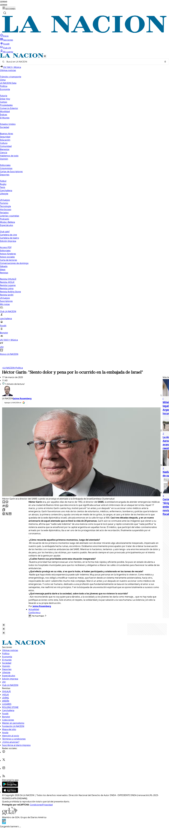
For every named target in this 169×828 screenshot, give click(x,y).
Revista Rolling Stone (10, 291)
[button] (84, 204)
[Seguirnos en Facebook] (3, 752)
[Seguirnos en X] (3, 760)
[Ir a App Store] (10, 792)
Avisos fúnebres (8, 253)
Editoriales (5, 165)
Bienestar (5, 149)
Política (18, 367)
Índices (3, 114)
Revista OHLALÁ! (8, 279)
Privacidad (47, 804)
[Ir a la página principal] (84, 32)
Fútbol (3, 181)
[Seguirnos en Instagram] (3, 768)
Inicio (6, 36)
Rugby (3, 184)
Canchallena (6, 190)
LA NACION (8, 367)
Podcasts (4, 218)
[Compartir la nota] (3, 506)
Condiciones (36, 804)
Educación (5, 139)
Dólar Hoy (5, 98)
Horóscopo (5, 209)
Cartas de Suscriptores (11, 171)
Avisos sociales (7, 256)
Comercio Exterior (9, 108)
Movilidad (5, 111)
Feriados (4, 212)
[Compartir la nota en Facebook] (3, 514)
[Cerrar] (44, 56)
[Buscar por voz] (165, 61)
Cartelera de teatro (9, 237)
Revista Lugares (8, 285)
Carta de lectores (8, 260)
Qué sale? (5, 231)
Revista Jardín (6, 294)
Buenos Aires (6, 133)
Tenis (2, 187)
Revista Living (6, 288)
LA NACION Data (8, 83)
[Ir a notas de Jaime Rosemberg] (81, 391)
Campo (3, 102)
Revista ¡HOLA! (7, 282)
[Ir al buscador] (4, 13)
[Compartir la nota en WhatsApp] (6, 506)
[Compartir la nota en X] (6, 514)
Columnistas (6, 168)
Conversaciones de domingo (14, 263)
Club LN (7, 47)
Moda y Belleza (7, 222)
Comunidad (6, 146)
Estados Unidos (8, 124)
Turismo (4, 203)
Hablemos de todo (9, 155)
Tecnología (5, 206)
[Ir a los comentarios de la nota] (6, 502)
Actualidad (34, 609)
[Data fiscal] (4, 823)
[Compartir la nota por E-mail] (10, 514)
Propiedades (6, 105)
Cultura (3, 143)
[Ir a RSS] (3, 776)
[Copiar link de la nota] (3, 510)
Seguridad (5, 136)
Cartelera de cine (8, 234)
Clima (3, 79)
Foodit (6, 43)
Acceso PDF (5, 247)
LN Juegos (5, 200)
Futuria (3, 95)
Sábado (4, 266)
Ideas (2, 269)
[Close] (3, 625)
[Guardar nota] (3, 502)
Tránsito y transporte (10, 76)
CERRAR (3, 2)
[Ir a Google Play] (10, 786)
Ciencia (3, 152)
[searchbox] (83, 61)
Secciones (8, 39)
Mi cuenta (8, 51)
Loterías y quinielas (9, 215)
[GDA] (9, 814)
